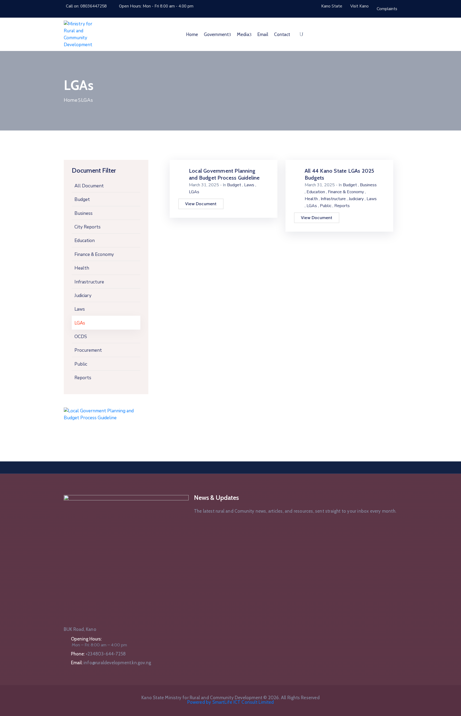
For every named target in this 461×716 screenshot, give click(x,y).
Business (83, 213)
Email (262, 34)
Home (192, 34)
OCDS (80, 337)
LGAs (79, 323)
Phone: (98, 653)
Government (216, 34)
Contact (282, 34)
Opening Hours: (86, 639)
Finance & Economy (94, 254)
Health (81, 268)
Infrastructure (89, 282)
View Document (201, 203)
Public (80, 364)
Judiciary (83, 295)
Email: (111, 662)
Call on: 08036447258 (86, 6)
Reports (82, 378)
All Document (89, 186)
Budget (82, 199)
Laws (79, 309)
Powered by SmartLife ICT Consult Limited (230, 702)
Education (84, 241)
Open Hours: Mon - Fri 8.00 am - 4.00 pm (156, 6)
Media (243, 34)
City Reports (87, 227)
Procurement (88, 350)
